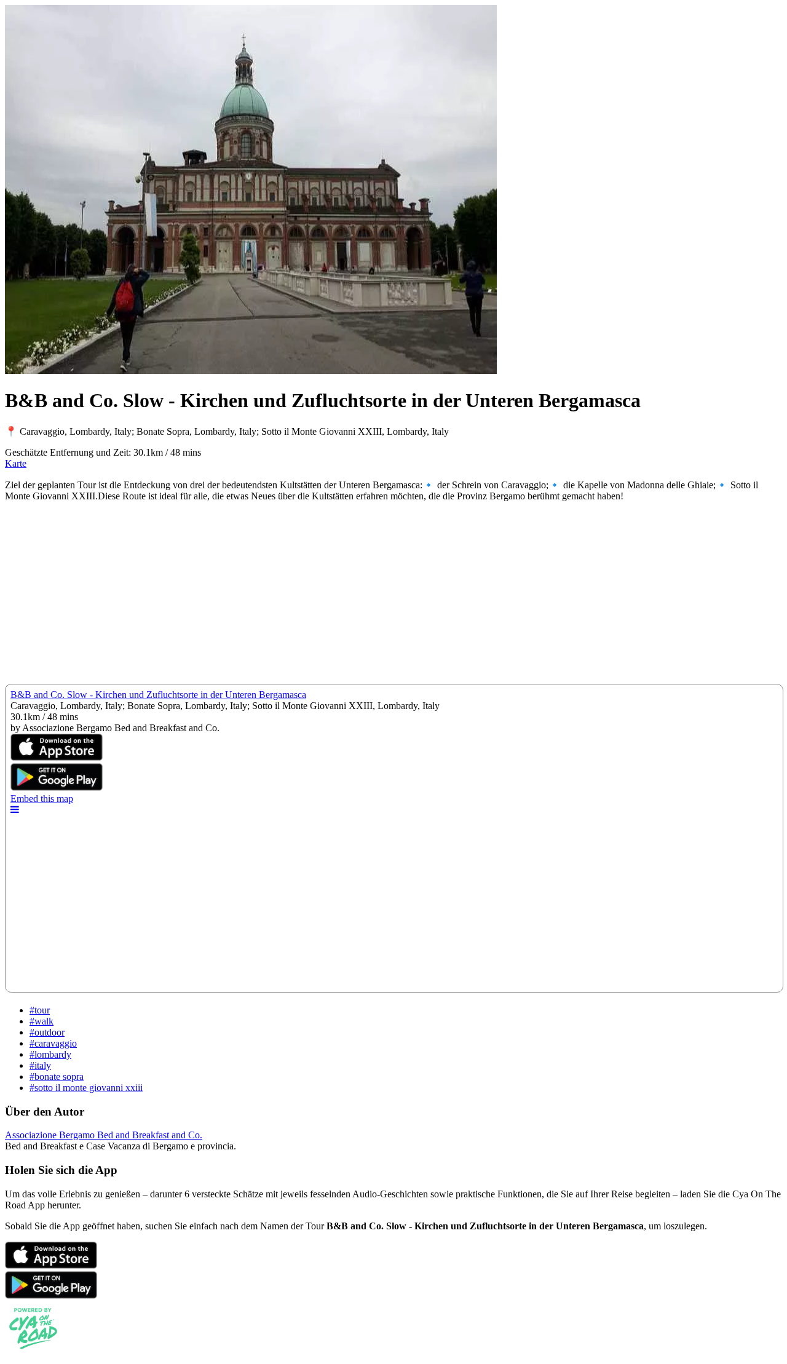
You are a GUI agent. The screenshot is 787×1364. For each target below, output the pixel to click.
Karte (15, 463)
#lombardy (50, 1054)
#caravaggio (53, 1043)
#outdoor (47, 1032)
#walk (41, 1021)
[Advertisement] (374, 598)
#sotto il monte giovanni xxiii (86, 1087)
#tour (40, 1010)
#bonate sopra (57, 1076)
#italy (40, 1065)
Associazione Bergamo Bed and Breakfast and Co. (103, 1135)
